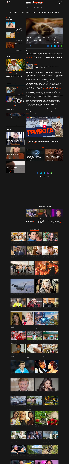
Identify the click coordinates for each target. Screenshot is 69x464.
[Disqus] (44, 192)
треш (29, 170)
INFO (56, 12)
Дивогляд (45, 56)
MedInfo (28, 12)
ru (59, 1)
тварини (33, 170)
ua (57, 1)
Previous (11, 13)
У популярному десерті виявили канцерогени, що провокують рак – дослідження (54, 157)
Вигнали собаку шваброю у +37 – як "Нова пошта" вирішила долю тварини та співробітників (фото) (19, 101)
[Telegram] (34, 7)
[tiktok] (31, 7)
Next (58, 13)
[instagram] (28, 7)
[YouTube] (38, 7)
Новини (15, 12)
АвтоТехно (50, 12)
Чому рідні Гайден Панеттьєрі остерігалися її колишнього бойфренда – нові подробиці (14, 158)
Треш (39, 12)
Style (23, 12)
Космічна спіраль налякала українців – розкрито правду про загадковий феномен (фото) (34, 157)
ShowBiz (44, 12)
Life (19, 12)
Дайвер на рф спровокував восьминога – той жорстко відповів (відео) (32, 220)
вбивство (41, 170)
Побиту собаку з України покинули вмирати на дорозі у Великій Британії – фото (47, 67)
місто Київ (46, 170)
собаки (37, 170)
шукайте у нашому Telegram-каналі (52, 88)
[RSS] (41, 7)
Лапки (33, 12)
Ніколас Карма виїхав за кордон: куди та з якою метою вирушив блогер (14, 143)
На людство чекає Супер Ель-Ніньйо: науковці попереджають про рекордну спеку (15, 124)
